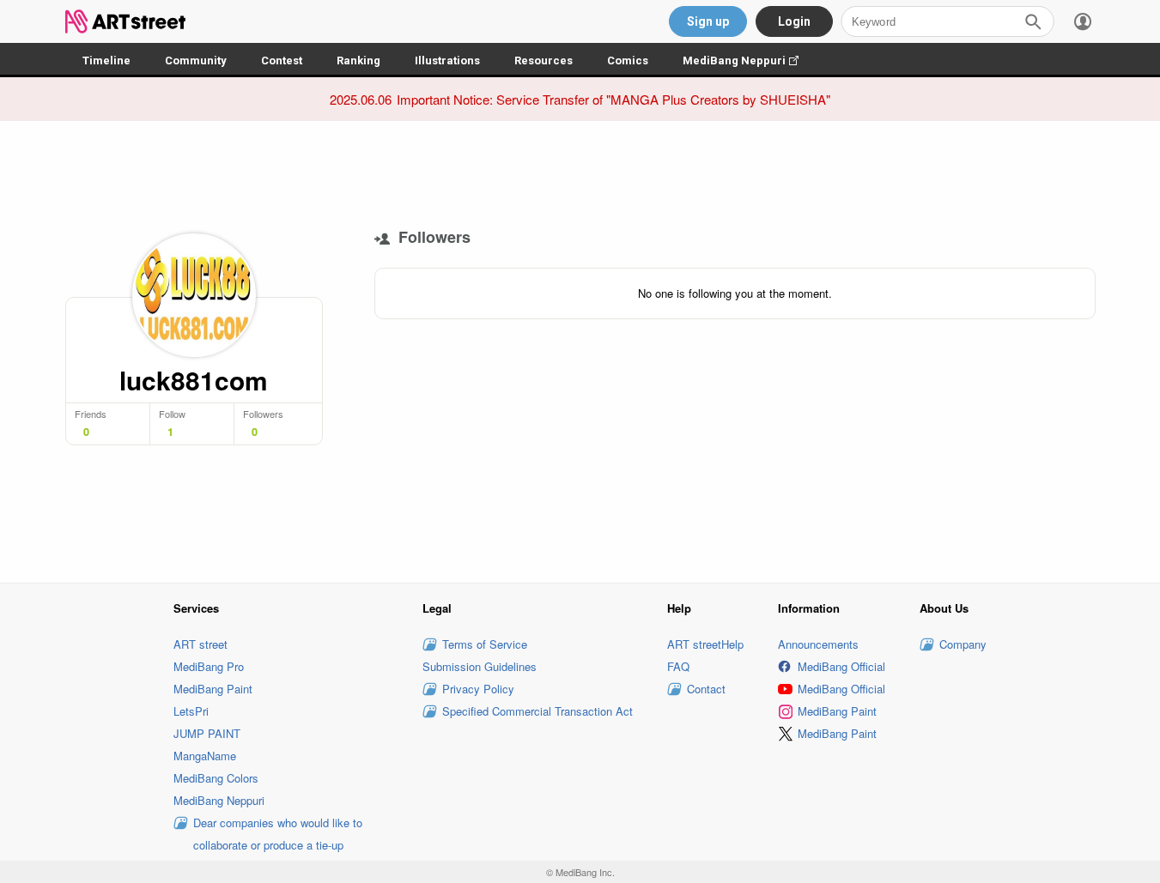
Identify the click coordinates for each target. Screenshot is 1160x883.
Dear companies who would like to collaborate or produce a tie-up (277, 833)
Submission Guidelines (479, 666)
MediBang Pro (208, 666)
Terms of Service (484, 644)
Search (1032, 21)
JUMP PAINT (206, 733)
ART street (200, 644)
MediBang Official (841, 666)
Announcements (818, 644)
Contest (281, 60)
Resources (543, 60)
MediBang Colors (215, 778)
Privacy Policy (478, 688)
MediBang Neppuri (749, 60)
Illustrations (447, 60)
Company (963, 644)
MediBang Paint (212, 688)
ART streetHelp (705, 644)
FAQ (678, 666)
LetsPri (191, 711)
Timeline (106, 60)
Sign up (708, 21)
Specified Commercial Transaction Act (537, 711)
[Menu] (1082, 21)
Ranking (358, 60)
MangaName (204, 755)
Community (196, 60)
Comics (627, 60)
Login (794, 21)
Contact (706, 688)
